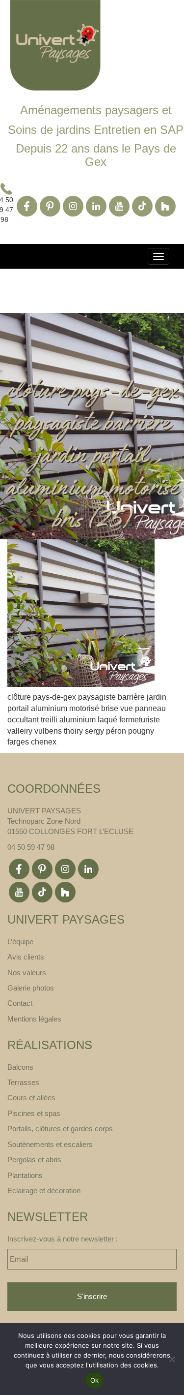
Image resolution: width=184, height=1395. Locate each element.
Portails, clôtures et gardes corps (60, 1128)
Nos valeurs (26, 972)
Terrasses (23, 1082)
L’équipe (20, 941)
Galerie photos (30, 988)
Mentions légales (34, 1019)
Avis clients (25, 957)
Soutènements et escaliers (50, 1144)
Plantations (25, 1175)
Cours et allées (31, 1097)
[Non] (172, 1359)
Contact (19, 1003)
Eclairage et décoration (43, 1190)
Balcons (20, 1067)
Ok (94, 1380)
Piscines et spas (33, 1113)
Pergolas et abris (34, 1159)
